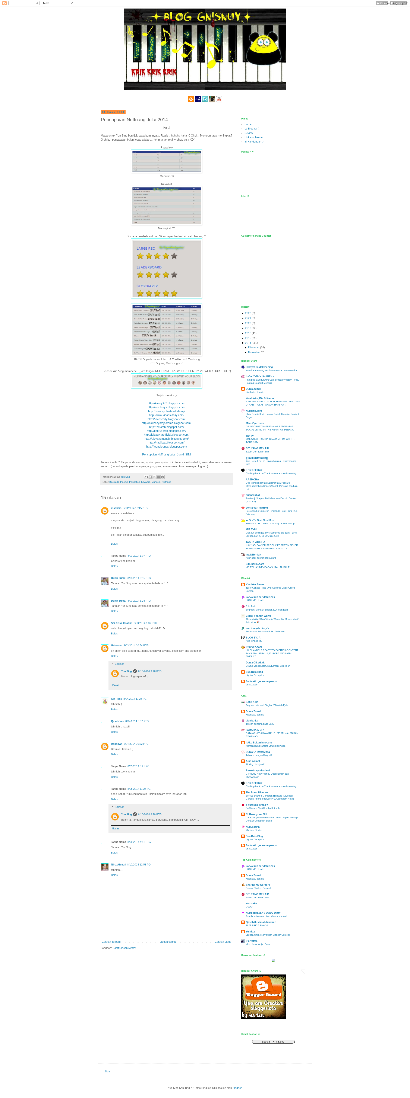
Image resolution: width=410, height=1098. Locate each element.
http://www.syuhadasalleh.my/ (166, 411)
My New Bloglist (254, 830)
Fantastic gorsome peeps (261, 681)
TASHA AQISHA (255, 542)
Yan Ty (250, 435)
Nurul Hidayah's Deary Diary (263, 912)
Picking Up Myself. (255, 764)
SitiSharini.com (255, 564)
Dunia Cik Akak (255, 662)
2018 (248, 328)
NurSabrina (253, 826)
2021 (248, 318)
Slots (107, 1071)
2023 (248, 313)
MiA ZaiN (251, 529)
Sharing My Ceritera (258, 884)
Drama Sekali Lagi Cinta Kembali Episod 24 (268, 666)
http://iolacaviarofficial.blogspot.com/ (166, 434)
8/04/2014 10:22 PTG (136, 743)
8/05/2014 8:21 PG (138, 766)
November (254, 352)
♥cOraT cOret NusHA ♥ (260, 520)
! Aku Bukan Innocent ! (259, 742)
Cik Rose (116, 698)
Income (124, 482)
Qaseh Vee (117, 721)
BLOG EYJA (253, 637)
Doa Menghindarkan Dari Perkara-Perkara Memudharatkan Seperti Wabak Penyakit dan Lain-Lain (272, 485)
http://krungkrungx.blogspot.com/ (166, 446)
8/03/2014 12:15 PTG (135, 508)
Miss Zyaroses (255, 423)
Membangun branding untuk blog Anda (265, 746)
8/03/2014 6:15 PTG (139, 578)
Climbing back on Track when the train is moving (271, 473)
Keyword (145, 482)
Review (249, 133)
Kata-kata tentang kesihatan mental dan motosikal (271, 370)
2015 (248, 338)
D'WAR (249, 906)
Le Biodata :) (252, 128)
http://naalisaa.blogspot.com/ (166, 442)
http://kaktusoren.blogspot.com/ (166, 430)
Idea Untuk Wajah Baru (258, 944)
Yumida (250, 931)
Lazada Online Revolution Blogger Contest (268, 935)
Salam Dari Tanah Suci (257, 451)
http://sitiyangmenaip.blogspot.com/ (167, 438)
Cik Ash (250, 606)
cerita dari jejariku (257, 507)
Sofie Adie (252, 702)
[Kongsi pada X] (154, 477)
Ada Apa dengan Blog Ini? (259, 755)
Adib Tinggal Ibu (254, 641)
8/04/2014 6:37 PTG (137, 721)
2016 (248, 333)
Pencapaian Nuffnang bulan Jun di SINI (166, 454)
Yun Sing (126, 671)
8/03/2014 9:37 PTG (145, 623)
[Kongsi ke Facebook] (158, 477)
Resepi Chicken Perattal (258, 888)
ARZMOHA (252, 479)
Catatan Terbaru (111, 941)
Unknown (116, 645)
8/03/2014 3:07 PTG (139, 555)
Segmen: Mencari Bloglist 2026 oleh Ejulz (267, 609)
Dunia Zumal (118, 578)
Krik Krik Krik (254, 470)
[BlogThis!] (150, 477)
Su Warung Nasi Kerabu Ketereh (263, 808)
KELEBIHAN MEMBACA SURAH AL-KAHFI (268, 567)
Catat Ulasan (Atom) (124, 948)
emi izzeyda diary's (257, 628)
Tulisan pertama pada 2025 (260, 724)
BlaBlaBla (114, 482)
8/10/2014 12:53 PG (139, 864)
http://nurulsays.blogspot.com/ (166, 407)
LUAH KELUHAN (255, 600)
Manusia (156, 482)
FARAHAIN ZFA (255, 730)
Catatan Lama (223, 941)
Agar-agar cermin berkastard (261, 558)
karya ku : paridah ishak (260, 597)
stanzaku (251, 903)
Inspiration (134, 482)
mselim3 (116, 508)
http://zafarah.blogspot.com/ (166, 427)
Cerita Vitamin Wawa (258, 615)
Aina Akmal (253, 761)
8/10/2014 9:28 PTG (149, 671)
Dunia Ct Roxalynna (258, 751)
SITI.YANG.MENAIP (257, 448)
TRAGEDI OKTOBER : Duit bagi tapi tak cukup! (270, 523)
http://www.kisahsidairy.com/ (166, 415)
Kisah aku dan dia (255, 392)
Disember (254, 347)
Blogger (237, 1087)
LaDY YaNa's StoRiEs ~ (260, 376)
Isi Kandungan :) (254, 141)
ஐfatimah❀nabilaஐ (257, 457)
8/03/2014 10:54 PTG (136, 645)
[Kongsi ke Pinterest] (162, 477)
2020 (248, 323)
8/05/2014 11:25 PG (139, 788)
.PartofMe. (252, 940)
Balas (114, 543)
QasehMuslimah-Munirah (261, 922)
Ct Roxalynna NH (256, 814)
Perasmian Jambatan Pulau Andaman (265, 631)
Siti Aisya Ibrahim (121, 623)
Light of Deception (255, 675)
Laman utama (168, 941)
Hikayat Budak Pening (259, 367)
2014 (248, 343)
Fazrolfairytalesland (258, 770)
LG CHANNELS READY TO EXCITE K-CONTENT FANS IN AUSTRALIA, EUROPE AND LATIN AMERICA (272, 653)
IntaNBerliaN (253, 554)
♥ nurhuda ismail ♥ (257, 804)
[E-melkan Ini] (146, 477)
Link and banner (254, 137)
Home (248, 124)
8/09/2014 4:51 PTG (139, 842)
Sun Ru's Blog (254, 671)
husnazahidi (253, 495)
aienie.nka (252, 720)
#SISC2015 (252, 684)
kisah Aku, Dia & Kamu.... (261, 398)
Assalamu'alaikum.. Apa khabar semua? (266, 916)
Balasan (119, 663)
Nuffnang (166, 482)
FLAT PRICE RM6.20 (257, 925)
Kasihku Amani (255, 584)
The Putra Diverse (257, 792)
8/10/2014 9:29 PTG (149, 814)
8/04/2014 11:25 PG (134, 698)
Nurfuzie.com (254, 410)
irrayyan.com (254, 647)
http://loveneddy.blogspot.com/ (167, 419)
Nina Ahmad (118, 864)
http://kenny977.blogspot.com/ (166, 403)
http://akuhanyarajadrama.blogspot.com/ (167, 423)
